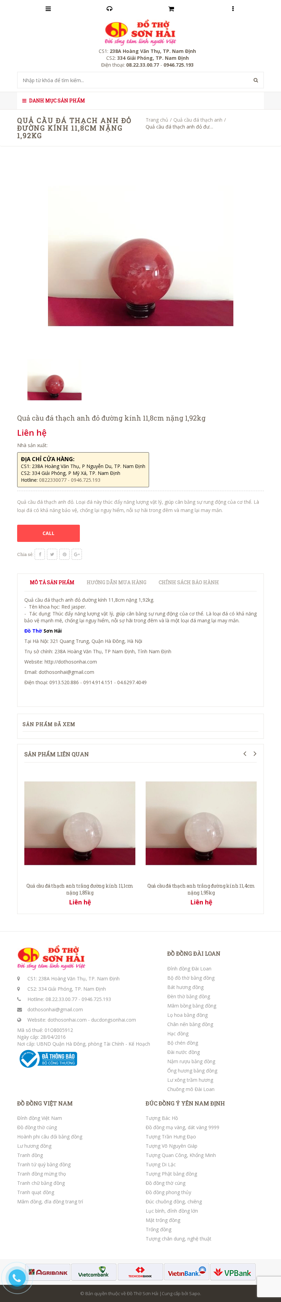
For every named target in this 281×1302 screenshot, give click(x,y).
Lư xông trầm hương (190, 1080)
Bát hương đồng (185, 987)
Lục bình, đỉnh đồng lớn (172, 1211)
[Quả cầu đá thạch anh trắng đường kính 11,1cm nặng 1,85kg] (79, 823)
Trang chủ (157, 119)
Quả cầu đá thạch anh (197, 119)
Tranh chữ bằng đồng (41, 1183)
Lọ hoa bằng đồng (187, 1015)
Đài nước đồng (183, 1052)
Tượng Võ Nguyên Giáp (171, 1146)
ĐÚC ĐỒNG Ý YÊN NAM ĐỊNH (185, 1103)
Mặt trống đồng (163, 1220)
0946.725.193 (96, 999)
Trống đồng (158, 1229)
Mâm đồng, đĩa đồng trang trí (50, 1201)
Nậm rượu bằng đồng (191, 1061)
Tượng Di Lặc (161, 1164)
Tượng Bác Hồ (162, 1118)
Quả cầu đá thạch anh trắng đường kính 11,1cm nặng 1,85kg (79, 889)
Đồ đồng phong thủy (168, 1192)
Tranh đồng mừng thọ (41, 1173)
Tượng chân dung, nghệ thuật (178, 1238)
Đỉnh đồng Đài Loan (189, 968)
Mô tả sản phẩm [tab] (52, 582)
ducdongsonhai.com (113, 1019)
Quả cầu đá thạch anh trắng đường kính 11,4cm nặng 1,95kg (201, 889)
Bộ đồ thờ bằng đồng (191, 978)
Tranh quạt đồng (35, 1192)
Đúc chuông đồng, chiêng (174, 1201)
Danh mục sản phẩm (56, 100)
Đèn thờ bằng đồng (188, 996)
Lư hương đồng (34, 1146)
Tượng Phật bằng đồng (171, 1173)
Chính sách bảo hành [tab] (189, 582)
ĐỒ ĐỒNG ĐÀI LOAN (193, 953)
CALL (48, 533)
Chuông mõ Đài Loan (191, 1089)
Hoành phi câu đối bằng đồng (49, 1136)
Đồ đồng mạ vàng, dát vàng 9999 (182, 1127)
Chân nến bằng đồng (190, 1024)
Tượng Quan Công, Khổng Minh (181, 1155)
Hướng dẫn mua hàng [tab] (116, 582)
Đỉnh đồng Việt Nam (39, 1118)
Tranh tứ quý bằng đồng (44, 1164)
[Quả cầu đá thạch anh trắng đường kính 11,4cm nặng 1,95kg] (201, 823)
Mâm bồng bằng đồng (191, 1005)
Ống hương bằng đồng (192, 1070)
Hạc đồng (177, 1033)
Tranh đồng (30, 1155)
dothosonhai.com (67, 1019)
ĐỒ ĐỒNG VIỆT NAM (45, 1103)
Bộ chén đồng (182, 1042)
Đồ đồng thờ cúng (37, 1127)
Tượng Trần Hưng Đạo (171, 1136)
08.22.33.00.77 (61, 999)
